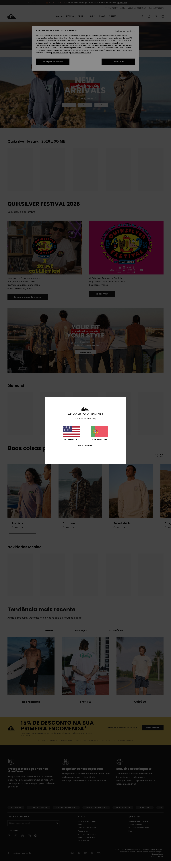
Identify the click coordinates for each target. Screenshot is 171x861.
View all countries (85, 446)
